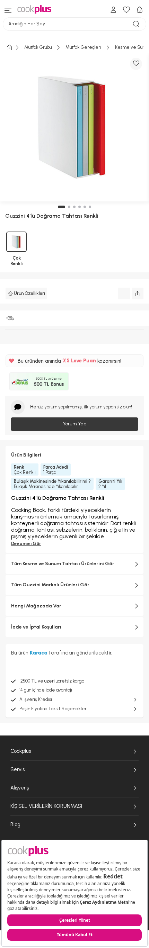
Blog (15, 824)
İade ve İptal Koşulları (36, 627)
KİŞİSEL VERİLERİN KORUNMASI (46, 806)
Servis (17, 769)
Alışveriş (19, 788)
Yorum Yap (74, 424)
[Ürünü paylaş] (137, 293)
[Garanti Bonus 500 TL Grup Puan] (39, 381)
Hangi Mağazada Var (36, 606)
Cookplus (20, 751)
